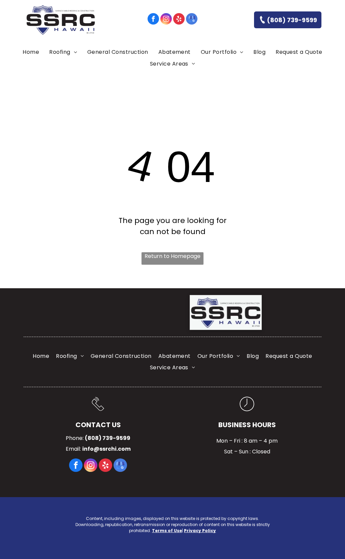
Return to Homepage (172, 256)
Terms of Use (167, 530)
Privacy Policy (200, 530)
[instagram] (166, 19)
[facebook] (153, 19)
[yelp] (179, 19)
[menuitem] (31, 52)
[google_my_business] (191, 19)
